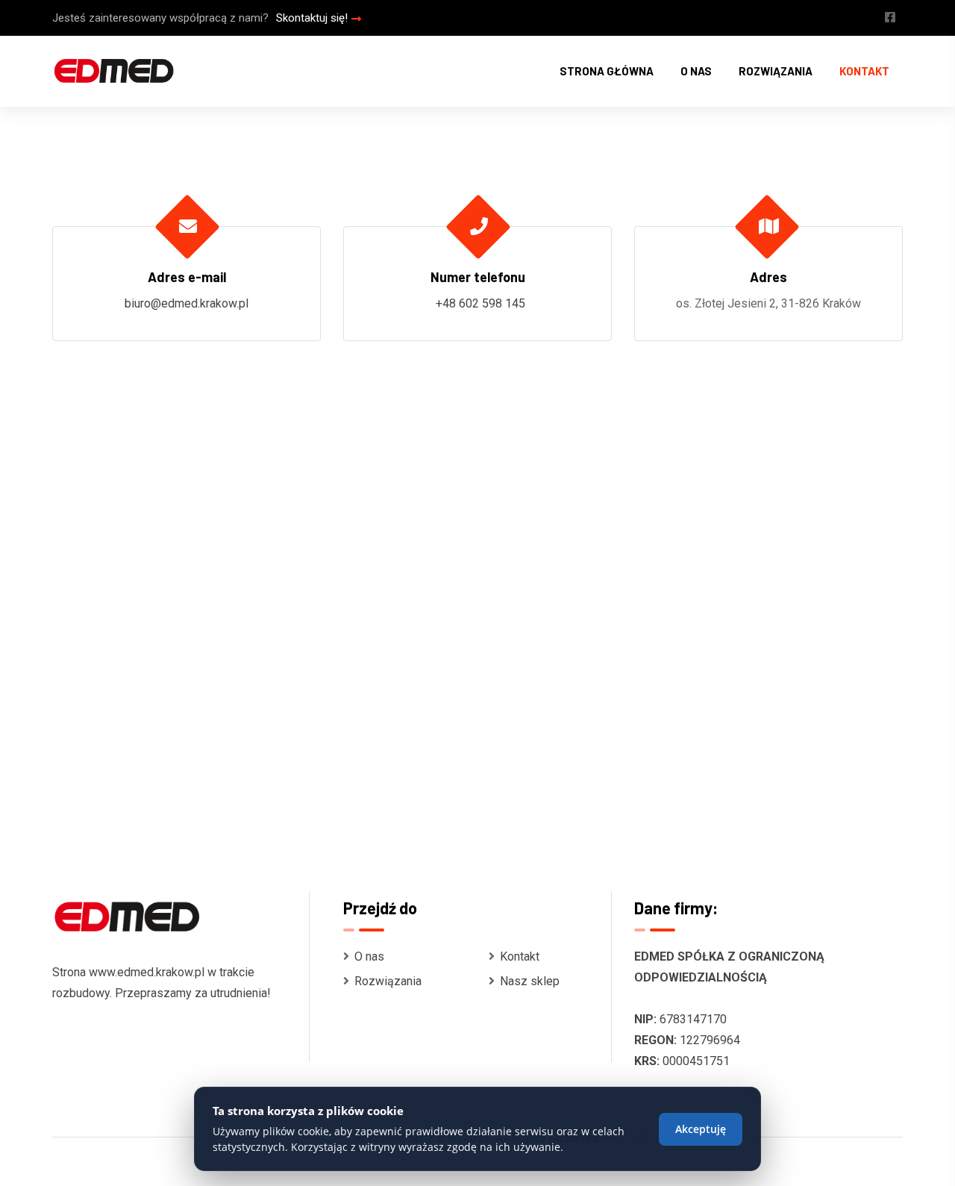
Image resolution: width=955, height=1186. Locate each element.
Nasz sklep (530, 981)
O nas (696, 71)
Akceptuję (700, 1129)
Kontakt (864, 71)
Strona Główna (607, 71)
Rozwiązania (775, 71)
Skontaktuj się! (312, 18)
